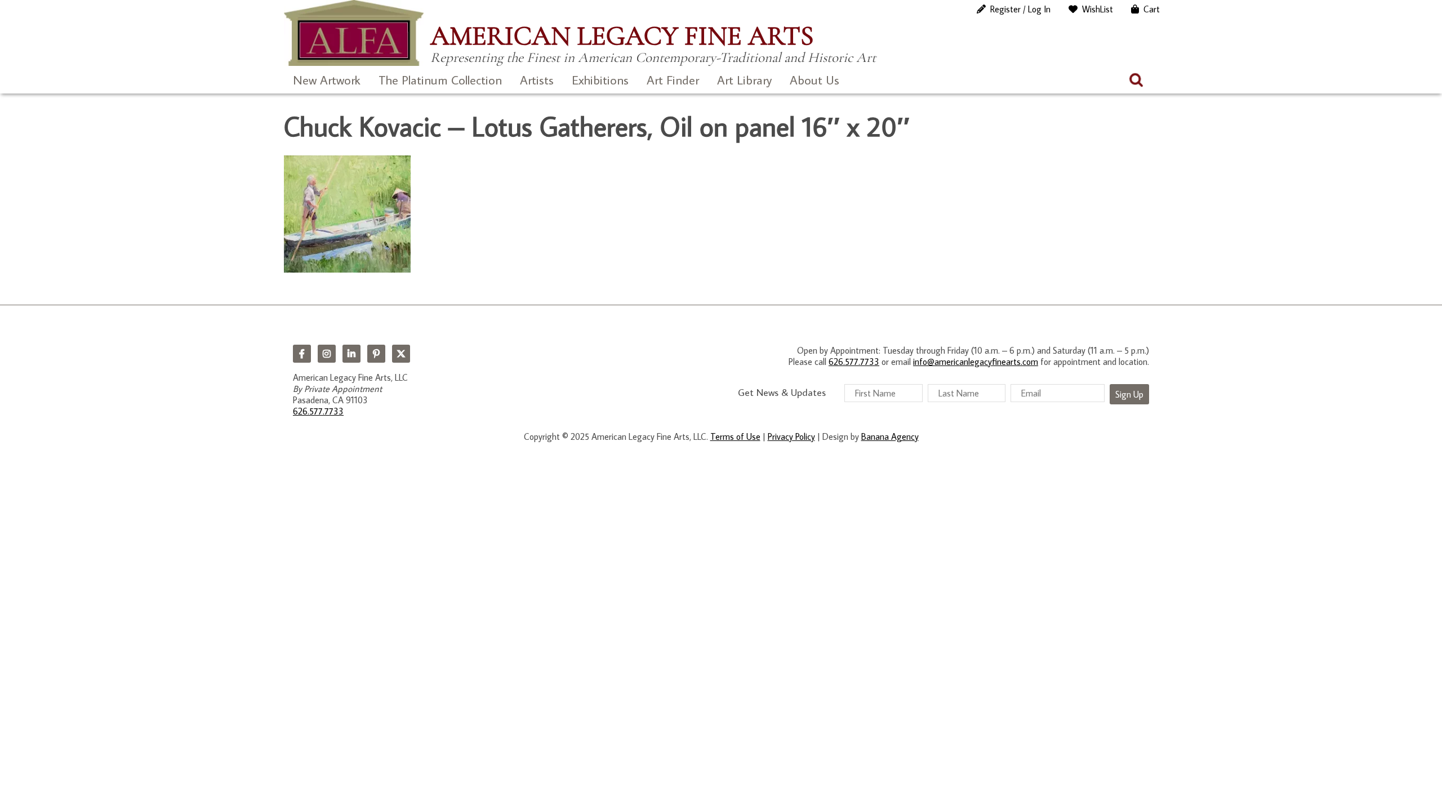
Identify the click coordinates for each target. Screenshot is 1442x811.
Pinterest (376, 354)
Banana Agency (890, 436)
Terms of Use (735, 436)
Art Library (744, 80)
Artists (537, 80)
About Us (814, 80)
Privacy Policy (791, 436)
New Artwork (326, 80)
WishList (1097, 9)
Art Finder (673, 80)
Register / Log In (1020, 9)
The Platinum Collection (440, 80)
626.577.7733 (318, 411)
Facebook (302, 354)
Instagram (327, 354)
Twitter (401, 354)
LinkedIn (351, 354)
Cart (1151, 9)
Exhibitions (600, 80)
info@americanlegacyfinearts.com (975, 361)
